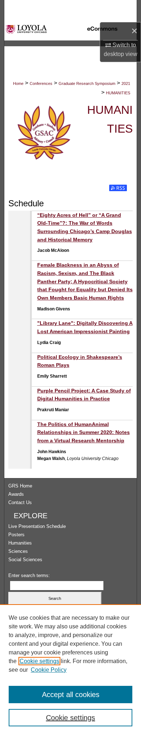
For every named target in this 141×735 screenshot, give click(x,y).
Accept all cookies (70, 695)
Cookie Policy (49, 670)
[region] (70, 669)
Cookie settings (39, 661)
